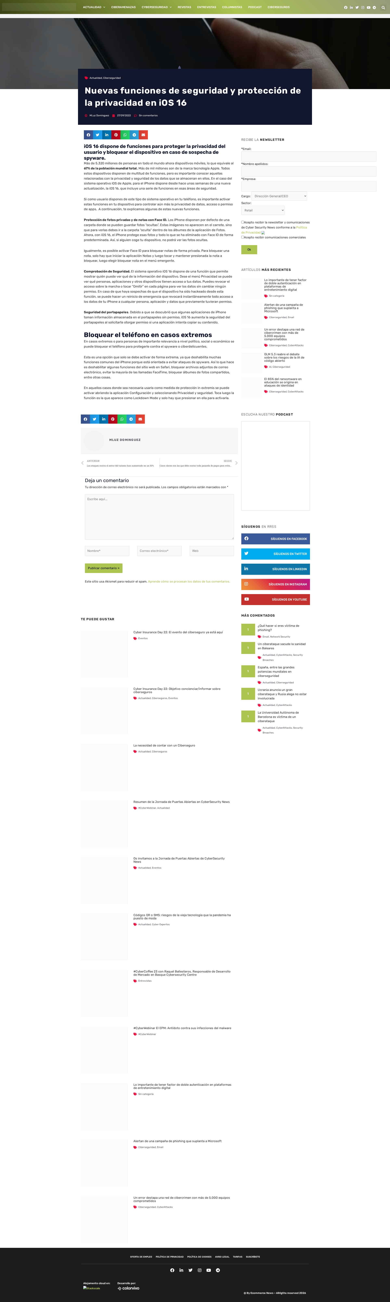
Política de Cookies (199, 1257)
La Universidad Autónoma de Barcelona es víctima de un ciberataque (278, 717)
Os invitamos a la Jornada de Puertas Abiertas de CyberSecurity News (179, 860)
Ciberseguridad (112, 77)
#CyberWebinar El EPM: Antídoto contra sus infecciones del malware (182, 1028)
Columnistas (232, 7)
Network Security (280, 636)
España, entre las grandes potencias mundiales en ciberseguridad (276, 672)
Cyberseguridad (155, 7)
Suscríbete (253, 1257)
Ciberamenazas (123, 7)
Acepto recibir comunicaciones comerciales (275, 237)
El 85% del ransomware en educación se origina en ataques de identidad (283, 382)
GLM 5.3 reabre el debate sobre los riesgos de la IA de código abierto (284, 357)
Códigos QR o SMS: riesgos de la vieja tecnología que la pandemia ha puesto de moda (182, 916)
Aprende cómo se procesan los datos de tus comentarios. (189, 581)
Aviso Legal (222, 1257)
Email (160, 1147)
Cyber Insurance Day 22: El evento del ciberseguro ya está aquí (178, 632)
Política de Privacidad (170, 1257)
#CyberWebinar (147, 808)
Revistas (184, 7)
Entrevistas (206, 7)
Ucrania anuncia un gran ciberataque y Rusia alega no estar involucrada (282, 694)
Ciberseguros (279, 7)
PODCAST (255, 7)
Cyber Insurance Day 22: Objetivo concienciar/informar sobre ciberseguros (176, 690)
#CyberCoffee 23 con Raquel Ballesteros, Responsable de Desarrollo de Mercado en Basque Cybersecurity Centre (182, 973)
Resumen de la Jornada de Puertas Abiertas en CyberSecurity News (181, 802)
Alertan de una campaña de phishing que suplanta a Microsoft (177, 1141)
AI (270, 366)
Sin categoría (146, 1094)
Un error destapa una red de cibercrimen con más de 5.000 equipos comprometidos (181, 1199)
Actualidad (92, 7)
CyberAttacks (165, 1207)
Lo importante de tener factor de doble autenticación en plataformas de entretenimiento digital (182, 1086)
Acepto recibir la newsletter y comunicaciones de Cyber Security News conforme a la (275, 227)
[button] (383, 8)
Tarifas (237, 1257)
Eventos (143, 638)
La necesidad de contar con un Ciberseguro (164, 745)
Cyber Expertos (161, 924)
